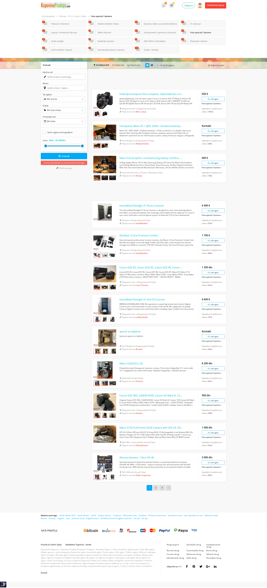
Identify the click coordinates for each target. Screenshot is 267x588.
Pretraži (66, 156)
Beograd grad (173, 544)
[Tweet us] (201, 566)
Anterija (52, 518)
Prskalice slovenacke (157, 515)
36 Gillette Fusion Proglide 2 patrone (116, 518)
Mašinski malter (211, 515)
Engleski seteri (92, 518)
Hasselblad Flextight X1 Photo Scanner (141, 205)
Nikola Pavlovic (142, 143)
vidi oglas (214, 99)
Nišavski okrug (212, 554)
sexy (68, 518)
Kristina (139, 381)
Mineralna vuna (130, 515)
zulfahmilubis (142, 317)
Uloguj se (188, 5)
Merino (44, 518)
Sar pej (145, 518)
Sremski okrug (173, 554)
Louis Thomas (142, 285)
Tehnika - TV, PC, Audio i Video (73, 16)
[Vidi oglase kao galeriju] (152, 65)
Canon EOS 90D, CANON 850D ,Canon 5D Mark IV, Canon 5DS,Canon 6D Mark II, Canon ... (151, 395)
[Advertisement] (159, 79)
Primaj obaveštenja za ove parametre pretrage (64, 162)
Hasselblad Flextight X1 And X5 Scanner (142, 299)
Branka (139, 349)
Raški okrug (191, 558)
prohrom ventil (78, 518)
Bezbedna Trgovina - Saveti (78, 544)
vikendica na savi (175, 515)
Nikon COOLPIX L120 (131, 363)
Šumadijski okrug (213, 558)
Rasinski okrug (173, 550)
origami (60, 518)
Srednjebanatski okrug (213, 545)
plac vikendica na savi (193, 515)
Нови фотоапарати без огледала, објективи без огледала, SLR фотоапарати (151, 94)
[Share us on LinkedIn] (215, 566)
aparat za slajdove (129, 331)
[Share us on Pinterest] (194, 566)
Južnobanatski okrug (175, 558)
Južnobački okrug (193, 544)
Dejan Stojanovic (143, 475)
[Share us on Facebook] (186, 566)
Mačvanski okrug (193, 554)
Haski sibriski (83, 515)
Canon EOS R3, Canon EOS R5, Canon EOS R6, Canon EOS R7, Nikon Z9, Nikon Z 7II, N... (151, 267)
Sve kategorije (48, 16)
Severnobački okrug (194, 550)
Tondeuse (117, 515)
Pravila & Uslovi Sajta (51, 544)
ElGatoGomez (142, 445)
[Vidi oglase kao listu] (147, 65)
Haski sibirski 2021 (68, 515)
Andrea (139, 413)
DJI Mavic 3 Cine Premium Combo (138, 235)
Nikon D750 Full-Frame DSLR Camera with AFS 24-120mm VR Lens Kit (151, 427)
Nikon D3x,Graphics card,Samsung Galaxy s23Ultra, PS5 (151, 158)
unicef (93, 515)
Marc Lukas (141, 111)
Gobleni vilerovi (104, 515)
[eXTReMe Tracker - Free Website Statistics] (3, 586)
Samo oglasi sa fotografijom (60, 132)
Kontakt (44, 572)
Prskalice (142, 515)
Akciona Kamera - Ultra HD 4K (136, 457)
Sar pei (137, 518)
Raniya (139, 175)
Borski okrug (211, 550)
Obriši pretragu (65, 168)
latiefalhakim (142, 223)
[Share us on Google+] (208, 566)
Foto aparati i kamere (101, 16)
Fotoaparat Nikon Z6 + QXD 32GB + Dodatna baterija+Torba (151, 126)
